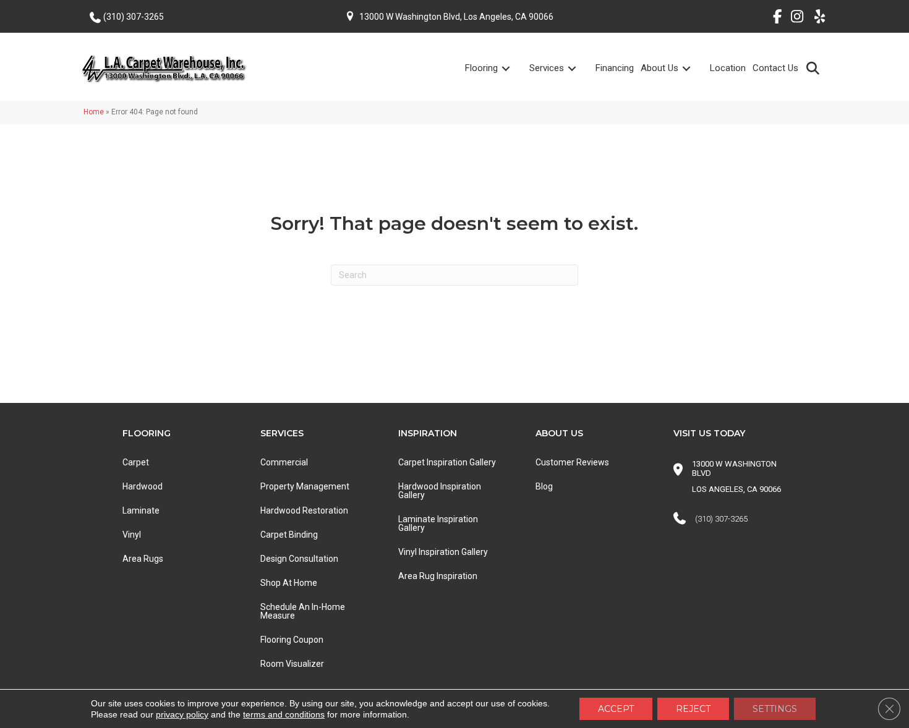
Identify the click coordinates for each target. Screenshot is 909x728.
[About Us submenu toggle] (693, 68)
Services (546, 68)
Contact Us (775, 68)
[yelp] (816, 18)
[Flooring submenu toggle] (513, 68)
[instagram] (794, 18)
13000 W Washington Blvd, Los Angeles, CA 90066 (456, 17)
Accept (616, 708)
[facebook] (773, 18)
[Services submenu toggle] (579, 68)
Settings (775, 708)
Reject (693, 708)
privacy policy (182, 714)
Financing (614, 68)
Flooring (481, 68)
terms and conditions (284, 714)
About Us (659, 68)
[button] (815, 67)
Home (93, 112)
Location (728, 68)
